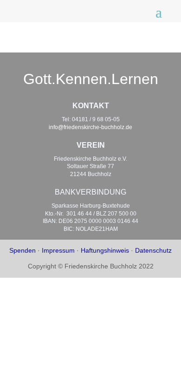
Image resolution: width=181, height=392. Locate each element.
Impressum (58, 250)
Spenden (22, 250)
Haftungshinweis (105, 250)
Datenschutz (153, 250)
